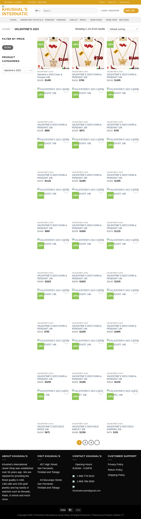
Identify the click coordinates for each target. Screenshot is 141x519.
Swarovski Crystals (31, 20)
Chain (13, 20)
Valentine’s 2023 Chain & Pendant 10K (49, 76)
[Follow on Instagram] (137, 2)
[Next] (97, 442)
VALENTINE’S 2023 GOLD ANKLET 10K (85, 428)
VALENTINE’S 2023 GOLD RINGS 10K (50, 428)
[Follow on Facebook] (134, 2)
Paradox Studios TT (114, 515)
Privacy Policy (115, 464)
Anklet (74, 20)
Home (102, 2)
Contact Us (124, 2)
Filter (7, 47)
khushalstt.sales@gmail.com (87, 491)
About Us (112, 2)
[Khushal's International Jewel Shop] (16, 11)
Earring (61, 20)
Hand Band (96, 20)
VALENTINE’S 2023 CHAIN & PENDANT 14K (87, 226)
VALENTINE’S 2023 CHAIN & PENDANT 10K (87, 76)
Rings (83, 20)
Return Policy (115, 469)
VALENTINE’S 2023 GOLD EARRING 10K (120, 428)
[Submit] (95, 10)
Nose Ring (111, 20)
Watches (124, 20)
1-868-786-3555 (85, 481)
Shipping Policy (116, 475)
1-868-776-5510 (85, 476)
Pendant (50, 20)
